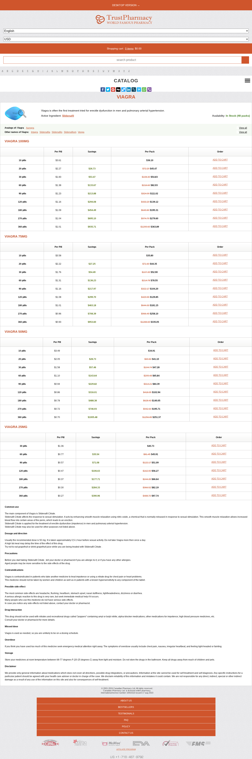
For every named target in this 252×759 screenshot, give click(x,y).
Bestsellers (126, 707)
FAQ (126, 720)
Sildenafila (44, 132)
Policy (126, 726)
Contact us (126, 733)
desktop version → (126, 5)
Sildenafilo (57, 132)
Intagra (34, 132)
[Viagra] (22, 113)
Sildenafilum (70, 132)
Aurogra (30, 128)
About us (126, 700)
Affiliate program (126, 749)
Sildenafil (68, 115)
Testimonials (126, 713)
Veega (81, 132)
